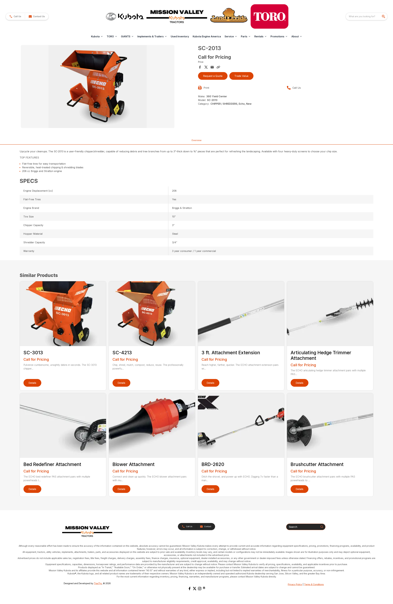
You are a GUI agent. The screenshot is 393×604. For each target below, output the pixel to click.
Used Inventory (180, 36)
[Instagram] (200, 588)
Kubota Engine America (207, 36)
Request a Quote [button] (212, 75)
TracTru (98, 583)
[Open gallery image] (97, 86)
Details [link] (32, 382)
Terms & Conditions (314, 584)
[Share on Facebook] (200, 67)
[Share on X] (206, 67)
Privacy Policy (295, 584)
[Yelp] (204, 587)
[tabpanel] (108, 87)
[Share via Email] (212, 67)
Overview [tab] (196, 140)
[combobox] (366, 16)
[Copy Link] (218, 67)
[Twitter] (194, 588)
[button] (15, 16)
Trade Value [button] (241, 75)
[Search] (322, 526)
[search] (383, 16)
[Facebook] (189, 588)
